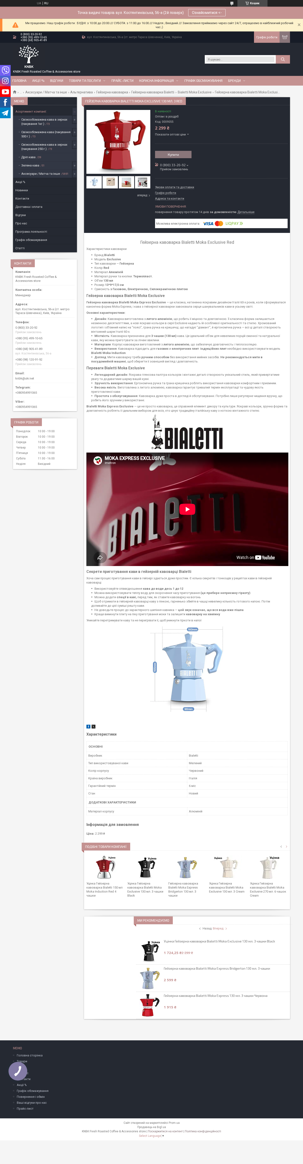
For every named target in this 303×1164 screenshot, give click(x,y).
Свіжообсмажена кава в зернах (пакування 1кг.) (44, 122)
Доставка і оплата (28, 207)
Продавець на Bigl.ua (151, 1127)
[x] (93, 727)
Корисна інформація (156, 80)
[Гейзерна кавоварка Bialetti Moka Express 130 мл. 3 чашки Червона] (149, 1005)
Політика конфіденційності (203, 1131)
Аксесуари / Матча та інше (46, 92)
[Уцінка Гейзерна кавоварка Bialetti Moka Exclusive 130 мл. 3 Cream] (228, 867)
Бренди (234, 80)
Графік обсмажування (203, 80)
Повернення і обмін (31, 1097)
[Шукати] (283, 59)
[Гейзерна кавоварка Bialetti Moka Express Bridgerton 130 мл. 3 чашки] (187, 867)
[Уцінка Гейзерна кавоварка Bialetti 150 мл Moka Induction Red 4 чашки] (105, 867)
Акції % (20, 182)
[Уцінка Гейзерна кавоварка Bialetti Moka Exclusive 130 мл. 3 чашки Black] (146, 867)
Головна (19, 80)
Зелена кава (30, 165)
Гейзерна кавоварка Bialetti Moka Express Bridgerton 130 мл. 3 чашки (217, 968)
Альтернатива (81, 92)
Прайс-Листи (122, 80)
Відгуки (56, 80)
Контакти (22, 198)
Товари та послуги (85, 80)
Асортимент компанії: (31, 111)
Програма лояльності (31, 231)
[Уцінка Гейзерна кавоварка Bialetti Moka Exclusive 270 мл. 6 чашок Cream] (269, 867)
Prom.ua (174, 1123)
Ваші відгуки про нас (32, 1102)
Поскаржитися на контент (165, 1131)
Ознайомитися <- (207, 12)
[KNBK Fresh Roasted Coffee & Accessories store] (29, 57)
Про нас (21, 223)
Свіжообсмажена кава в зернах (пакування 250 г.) (44, 147)
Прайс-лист (25, 1108)
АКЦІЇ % (38, 80)
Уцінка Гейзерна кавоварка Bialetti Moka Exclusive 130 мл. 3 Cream (227, 887)
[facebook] (88, 727)
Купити (173, 155)
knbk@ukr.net (24, 378)
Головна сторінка (30, 1055)
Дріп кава (28, 157)
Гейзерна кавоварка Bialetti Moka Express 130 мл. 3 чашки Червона (215, 996)
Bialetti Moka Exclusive (195, 92)
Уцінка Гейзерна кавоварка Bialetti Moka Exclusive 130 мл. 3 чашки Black (219, 941)
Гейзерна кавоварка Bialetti (152, 92)
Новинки (21, 190)
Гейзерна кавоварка (112, 92)
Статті (20, 248)
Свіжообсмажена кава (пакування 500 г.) (46, 134)
